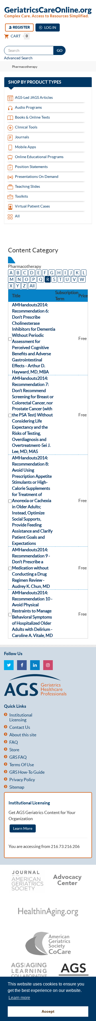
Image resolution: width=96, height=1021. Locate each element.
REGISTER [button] (21, 27)
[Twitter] (9, 665)
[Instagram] (48, 665)
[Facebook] (22, 665)
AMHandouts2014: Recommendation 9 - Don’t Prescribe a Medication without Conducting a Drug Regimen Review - (31, 568)
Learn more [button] (19, 997)
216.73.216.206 (65, 846)
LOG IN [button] (49, 27)
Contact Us (19, 727)
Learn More (22, 828)
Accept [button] (48, 1011)
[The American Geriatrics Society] (46, 685)
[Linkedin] (35, 665)
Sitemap (16, 787)
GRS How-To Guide (27, 772)
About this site (22, 734)
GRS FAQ (18, 757)
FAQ (13, 742)
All (32, 285)
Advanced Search (18, 58)
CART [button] (19, 36)
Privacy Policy (22, 779)
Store (14, 749)
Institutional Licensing (20, 717)
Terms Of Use (21, 764)
